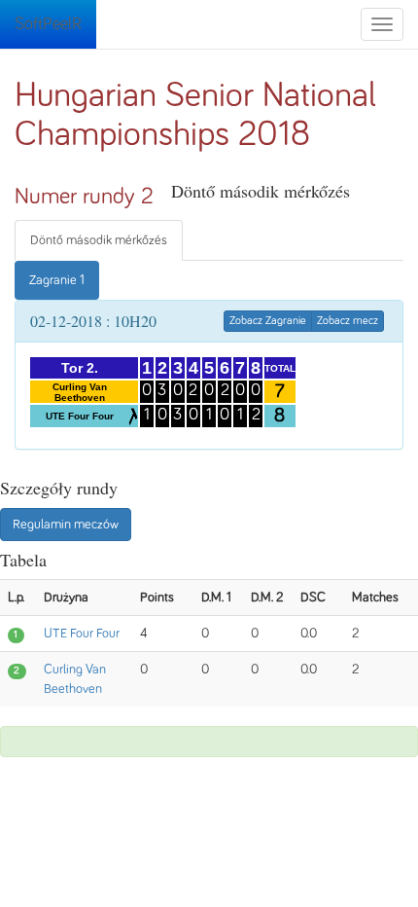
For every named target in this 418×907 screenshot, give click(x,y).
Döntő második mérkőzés (98, 240)
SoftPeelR (48, 24)
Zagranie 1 (57, 280)
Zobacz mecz (347, 321)
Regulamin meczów (66, 524)
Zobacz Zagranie (267, 321)
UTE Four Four (82, 633)
